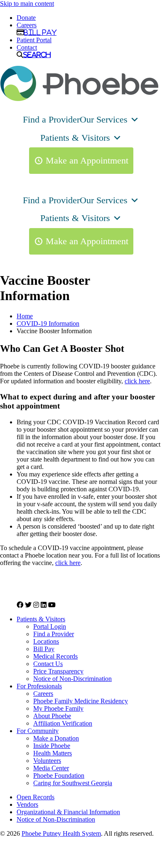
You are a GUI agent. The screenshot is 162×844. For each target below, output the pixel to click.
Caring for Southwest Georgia (72, 782)
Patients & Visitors (75, 137)
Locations (46, 641)
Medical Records (55, 656)
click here (137, 381)
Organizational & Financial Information (68, 811)
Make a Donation (56, 738)
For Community (38, 730)
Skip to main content (27, 3)
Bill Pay (40, 32)
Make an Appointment (87, 160)
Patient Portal (34, 39)
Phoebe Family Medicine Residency (80, 701)
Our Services (104, 119)
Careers (27, 25)
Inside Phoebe (51, 745)
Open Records (35, 797)
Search (37, 54)
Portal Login (49, 626)
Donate (26, 17)
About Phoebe (52, 715)
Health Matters (52, 753)
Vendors (27, 804)
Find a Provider (51, 119)
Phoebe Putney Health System (61, 833)
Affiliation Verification (62, 723)
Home (25, 316)
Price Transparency (58, 671)
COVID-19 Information (48, 323)
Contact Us (48, 663)
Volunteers (47, 760)
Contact (27, 47)
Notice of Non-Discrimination (72, 678)
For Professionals (39, 686)
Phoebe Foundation (58, 775)
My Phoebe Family (58, 708)
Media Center (51, 768)
